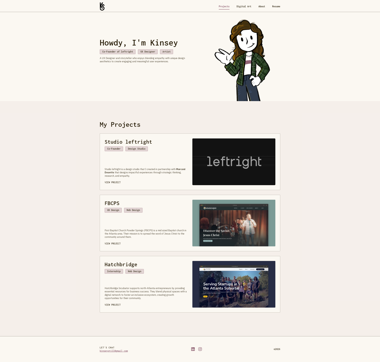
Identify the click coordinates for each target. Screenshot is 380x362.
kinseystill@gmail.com (114, 351)
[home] (102, 6)
